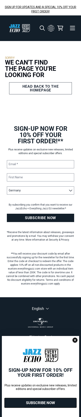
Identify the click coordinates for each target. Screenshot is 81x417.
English (38, 308)
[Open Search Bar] (42, 28)
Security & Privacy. (59, 239)
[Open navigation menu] (72, 28)
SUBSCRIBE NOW (40, 218)
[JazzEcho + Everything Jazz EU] (19, 28)
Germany (51, 28)
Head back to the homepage (40, 88)
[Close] (74, 340)
